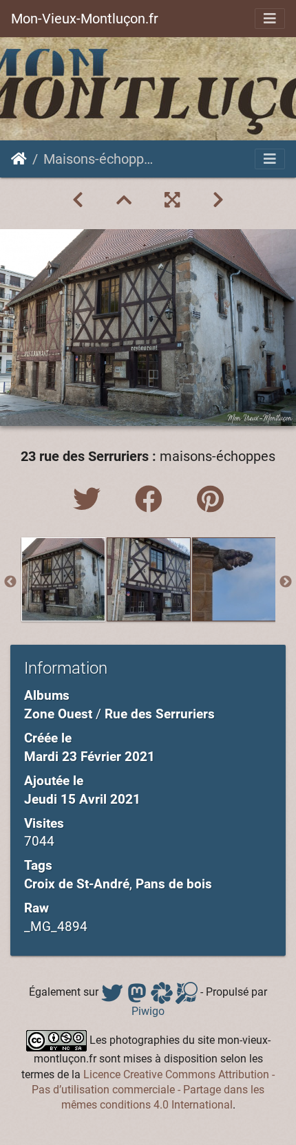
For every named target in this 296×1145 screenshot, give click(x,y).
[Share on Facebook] (152, 500)
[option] (63, 579)
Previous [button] (10, 582)
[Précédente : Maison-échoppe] (78, 200)
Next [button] (286, 582)
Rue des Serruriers (160, 714)
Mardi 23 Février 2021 (89, 756)
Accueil (19, 159)
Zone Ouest (58, 714)
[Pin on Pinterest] (210, 500)
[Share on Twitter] (90, 500)
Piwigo (148, 1011)
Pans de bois (174, 884)
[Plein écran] (172, 200)
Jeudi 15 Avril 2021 (82, 799)
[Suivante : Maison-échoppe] (218, 200)
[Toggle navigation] (270, 18)
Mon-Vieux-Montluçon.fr (84, 18)
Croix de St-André (76, 884)
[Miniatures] (124, 200)
